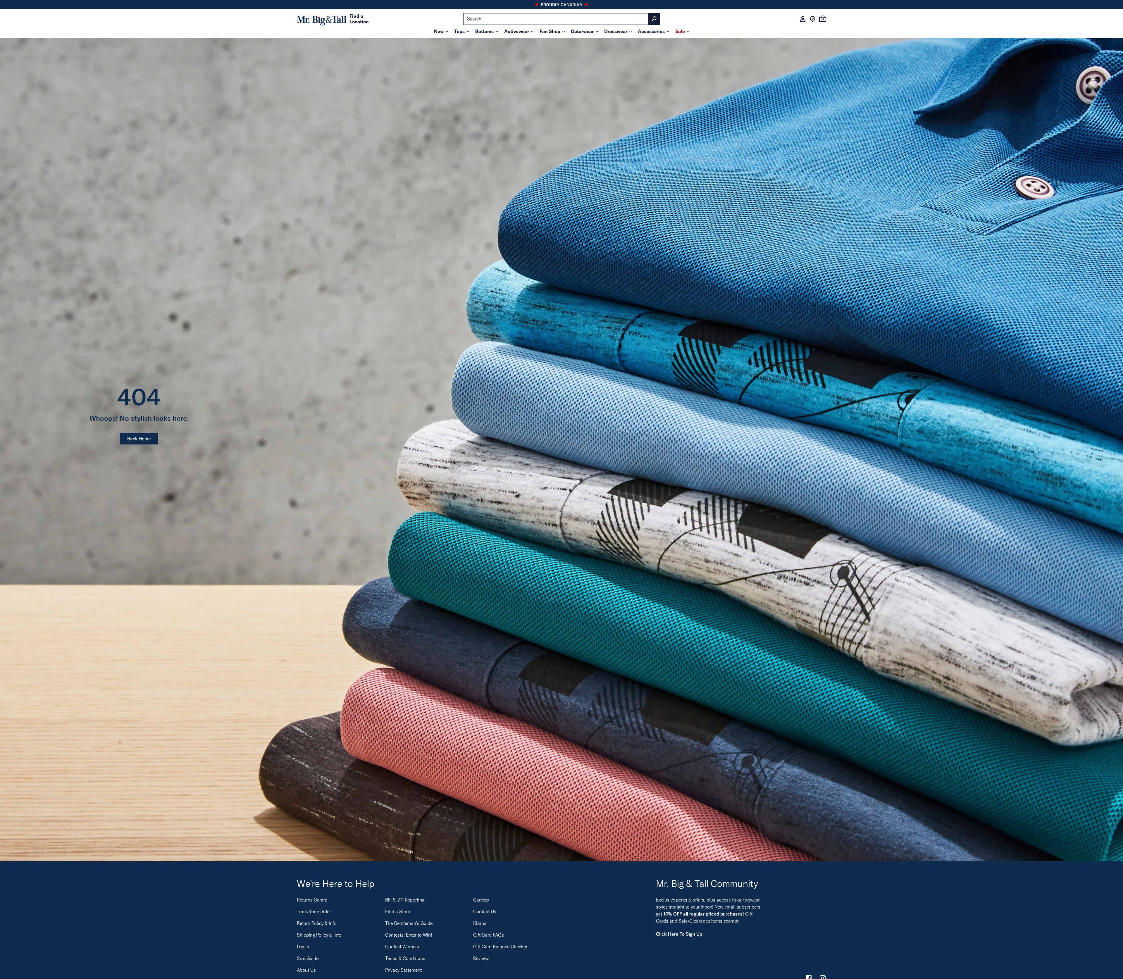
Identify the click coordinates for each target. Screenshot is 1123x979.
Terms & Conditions (405, 958)
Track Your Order (314, 911)
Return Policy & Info (317, 923)
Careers (481, 900)
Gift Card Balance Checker (500, 946)
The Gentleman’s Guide (409, 923)
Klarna (480, 923)
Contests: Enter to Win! (408, 935)
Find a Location (359, 19)
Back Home (139, 439)
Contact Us (484, 911)
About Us (306, 970)
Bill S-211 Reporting (404, 900)
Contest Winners (402, 946)
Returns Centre (312, 900)
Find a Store (397, 911)
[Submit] (654, 19)
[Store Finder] (812, 19)
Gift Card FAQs (488, 935)
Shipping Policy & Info (319, 935)
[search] (561, 19)
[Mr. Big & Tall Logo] (322, 19)
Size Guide (307, 958)
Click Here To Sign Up (679, 934)
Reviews (481, 958)
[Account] (802, 19)
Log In (303, 946)
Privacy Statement (403, 970)
